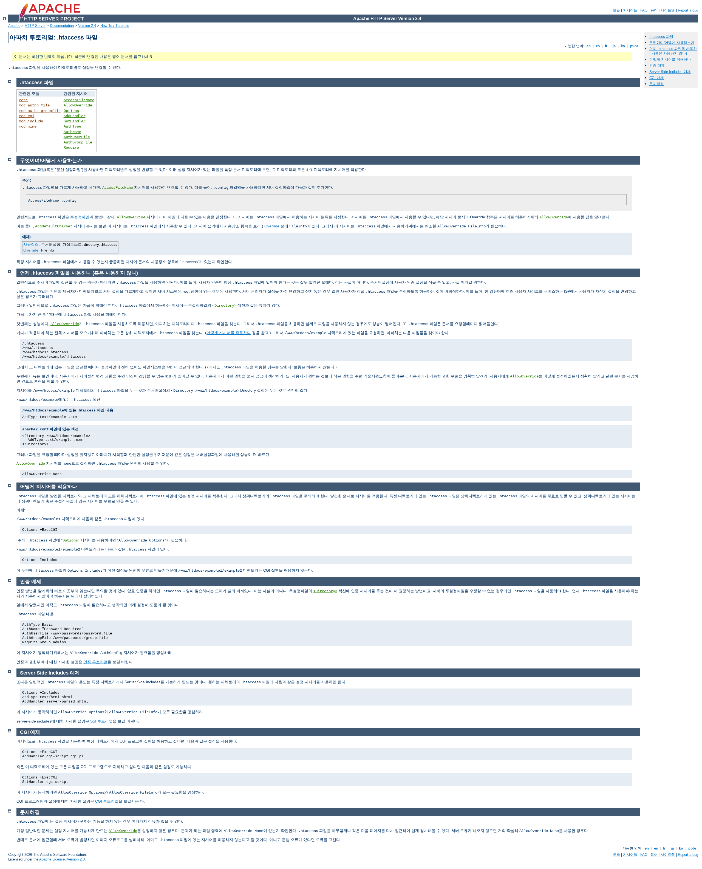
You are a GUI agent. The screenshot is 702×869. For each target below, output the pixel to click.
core (23, 100)
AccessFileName (79, 100)
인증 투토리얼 (95, 662)
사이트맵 (668, 10)
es (598, 46)
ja (614, 46)
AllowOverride (78, 105)
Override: (31, 250)
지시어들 (630, 10)
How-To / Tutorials (114, 26)
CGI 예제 (656, 78)
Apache (14, 26)
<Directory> (224, 305)
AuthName (72, 132)
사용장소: (31, 244)
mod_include (31, 121)
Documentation (62, 26)
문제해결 (656, 84)
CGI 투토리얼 (106, 801)
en (588, 46)
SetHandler (75, 121)
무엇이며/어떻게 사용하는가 (671, 43)
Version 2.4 (87, 26)
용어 (654, 10)
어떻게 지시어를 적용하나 (228, 333)
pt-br (634, 46)
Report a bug (688, 10)
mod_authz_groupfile (40, 111)
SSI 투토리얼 (101, 721)
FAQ (643, 10)
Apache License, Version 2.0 (62, 859)
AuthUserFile (77, 137)
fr (606, 46)
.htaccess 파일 (661, 37)
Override (271, 226)
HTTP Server (35, 26)
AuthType (72, 126)
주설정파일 (79, 217)
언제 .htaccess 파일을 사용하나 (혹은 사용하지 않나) (673, 51)
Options (71, 111)
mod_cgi (26, 116)
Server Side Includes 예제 (670, 72)
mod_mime (27, 126)
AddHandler (75, 116)
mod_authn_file (34, 105)
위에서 (76, 596)
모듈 (616, 10)
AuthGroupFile (78, 142)
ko (623, 46)
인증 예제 (657, 65)
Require (71, 147)
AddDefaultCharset (53, 226)
